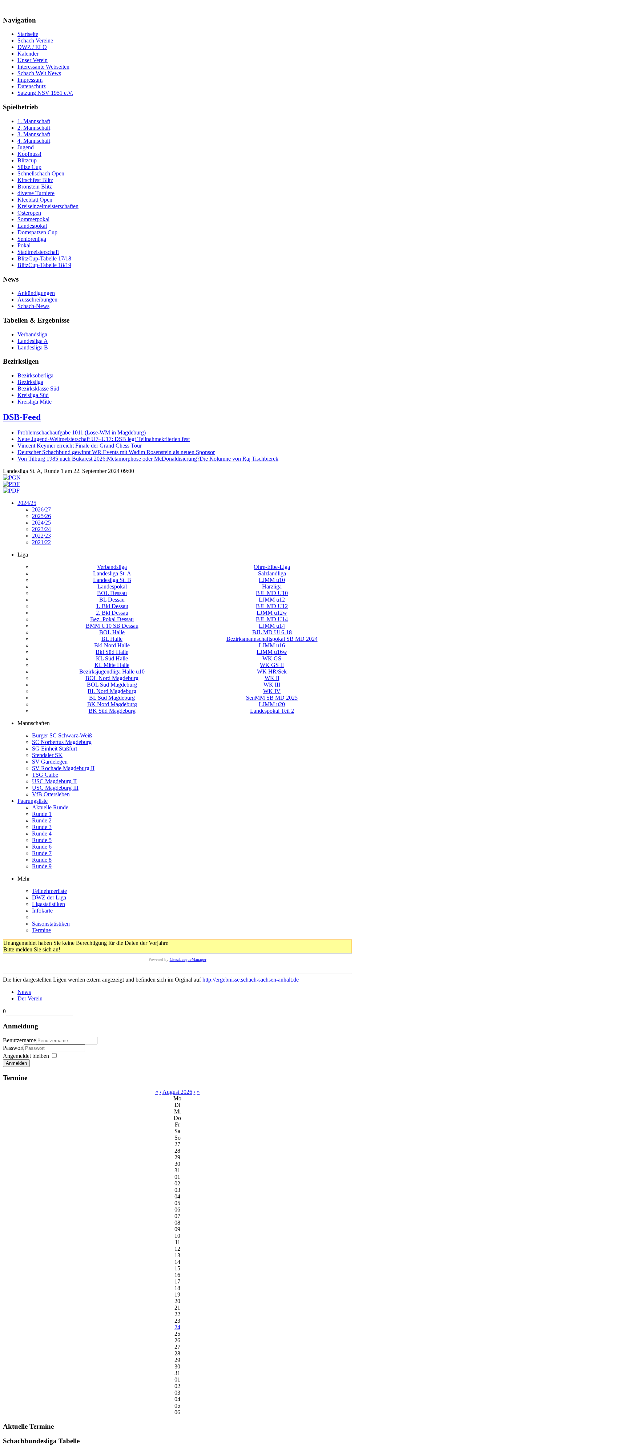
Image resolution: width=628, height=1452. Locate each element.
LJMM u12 (272, 599)
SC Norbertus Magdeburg (62, 742)
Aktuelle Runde (50, 807)
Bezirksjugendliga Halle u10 (112, 671)
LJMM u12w (272, 613)
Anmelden (16, 1063)
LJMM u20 (272, 704)
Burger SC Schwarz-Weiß (62, 735)
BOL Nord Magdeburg (111, 678)
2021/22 (41, 542)
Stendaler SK (47, 755)
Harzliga (272, 586)
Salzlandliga (272, 573)
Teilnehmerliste (49, 891)
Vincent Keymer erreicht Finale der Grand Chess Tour (79, 445)
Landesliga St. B (112, 580)
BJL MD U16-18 (272, 632)
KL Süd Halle (112, 658)
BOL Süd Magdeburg (112, 684)
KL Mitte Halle (111, 665)
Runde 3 (42, 827)
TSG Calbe (45, 775)
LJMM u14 (272, 626)
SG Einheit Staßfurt (54, 748)
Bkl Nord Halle (112, 645)
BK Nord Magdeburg (112, 704)
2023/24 (41, 529)
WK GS (271, 658)
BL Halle (111, 639)
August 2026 (177, 1092)
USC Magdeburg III (55, 788)
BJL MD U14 (272, 619)
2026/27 (41, 509)
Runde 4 (42, 833)
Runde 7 (42, 853)
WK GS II (272, 665)
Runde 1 (42, 814)
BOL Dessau (112, 593)
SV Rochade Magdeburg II (63, 768)
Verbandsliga (112, 567)
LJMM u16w (272, 652)
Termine (41, 930)
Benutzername (19, 1040)
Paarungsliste (32, 801)
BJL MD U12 (272, 606)
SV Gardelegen (50, 762)
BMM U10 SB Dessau (112, 626)
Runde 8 (42, 860)
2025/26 (41, 516)
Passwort (13, 1048)
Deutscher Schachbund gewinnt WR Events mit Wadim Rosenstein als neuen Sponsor (116, 452)
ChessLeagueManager (188, 959)
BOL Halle (112, 632)
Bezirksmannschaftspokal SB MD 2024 (272, 639)
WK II (272, 678)
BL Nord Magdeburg (112, 691)
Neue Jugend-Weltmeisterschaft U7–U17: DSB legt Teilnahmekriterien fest (103, 439)
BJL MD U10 (272, 593)
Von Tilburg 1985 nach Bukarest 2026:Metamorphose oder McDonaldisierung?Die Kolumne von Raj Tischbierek (147, 459)
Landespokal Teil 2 (272, 711)
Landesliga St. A (112, 573)
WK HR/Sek (272, 671)
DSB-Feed (22, 417)
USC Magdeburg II (54, 781)
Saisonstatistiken (51, 924)
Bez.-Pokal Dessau (112, 619)
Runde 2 (42, 820)
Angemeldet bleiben (26, 1056)
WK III (271, 684)
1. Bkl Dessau (112, 606)
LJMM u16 (272, 645)
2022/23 (41, 536)
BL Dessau (112, 599)
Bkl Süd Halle (112, 652)
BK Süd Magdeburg (112, 711)
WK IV (272, 691)
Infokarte (42, 910)
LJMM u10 (272, 580)
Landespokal (112, 586)
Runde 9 (42, 866)
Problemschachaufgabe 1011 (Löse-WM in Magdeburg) (81, 432)
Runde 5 (42, 840)
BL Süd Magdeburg (112, 698)
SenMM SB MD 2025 (272, 698)
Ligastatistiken (48, 904)
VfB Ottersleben (51, 794)
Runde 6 (42, 847)
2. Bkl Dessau (112, 613)
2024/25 (26, 503)
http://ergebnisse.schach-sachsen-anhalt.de (250, 979)
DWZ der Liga (49, 897)
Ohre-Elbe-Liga (272, 567)
